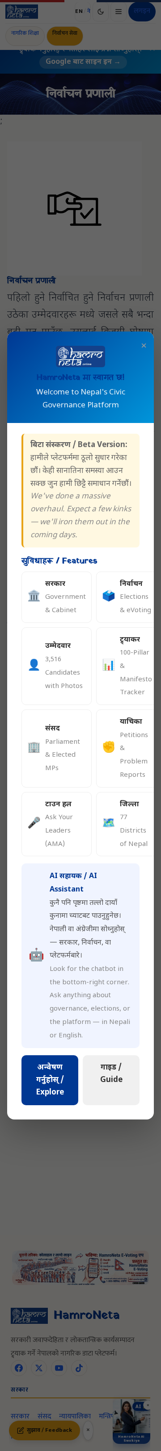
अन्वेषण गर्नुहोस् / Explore (50, 1080)
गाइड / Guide (111, 1074)
